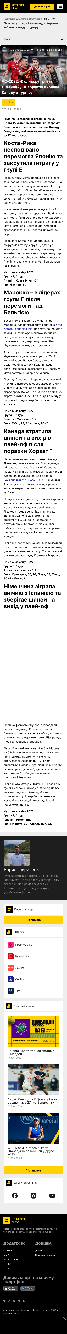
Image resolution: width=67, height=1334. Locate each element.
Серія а (19, 979)
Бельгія (7, 109)
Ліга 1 (18, 991)
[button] (61, 39)
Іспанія (17, 109)
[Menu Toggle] (60, 6)
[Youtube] (14, 1301)
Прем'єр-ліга (23, 944)
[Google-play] (24, 1301)
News (22, 19)
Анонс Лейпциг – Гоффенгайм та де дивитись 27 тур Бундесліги (32, 1101)
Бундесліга (22, 956)
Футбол (34, 19)
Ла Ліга (19, 967)
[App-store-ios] (19, 1301)
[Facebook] (4, 1301)
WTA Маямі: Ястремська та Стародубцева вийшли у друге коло (31, 1151)
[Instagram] (9, 1301)
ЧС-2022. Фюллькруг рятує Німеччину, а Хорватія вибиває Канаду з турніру (30, 87)
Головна (9, 19)
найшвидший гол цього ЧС (22, 480)
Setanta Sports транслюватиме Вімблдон (31, 1052)
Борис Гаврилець (19, 50)
